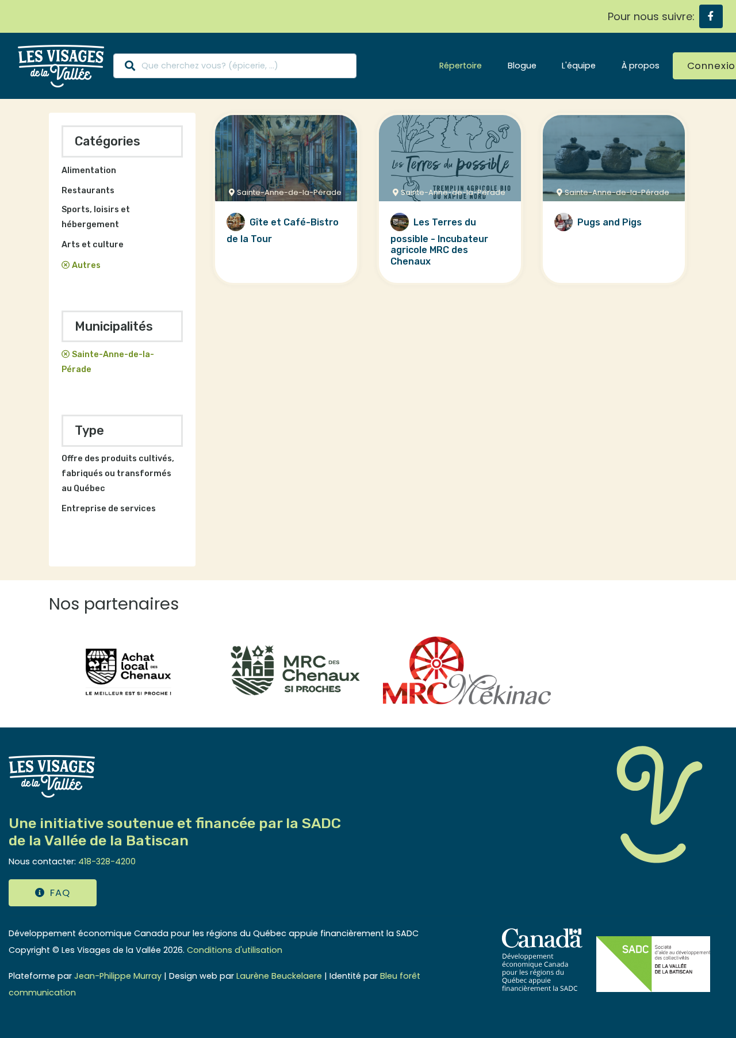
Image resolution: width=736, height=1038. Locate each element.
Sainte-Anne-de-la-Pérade (108, 362)
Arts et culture (93, 245)
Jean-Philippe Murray (118, 976)
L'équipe (579, 65)
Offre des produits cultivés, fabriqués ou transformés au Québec (118, 473)
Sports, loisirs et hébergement (96, 217)
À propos (641, 65)
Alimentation (89, 170)
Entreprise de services (109, 509)
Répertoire (460, 65)
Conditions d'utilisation (234, 950)
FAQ (60, 892)
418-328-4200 (107, 861)
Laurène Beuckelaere (279, 976)
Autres (86, 265)
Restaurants (88, 191)
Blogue (522, 65)
